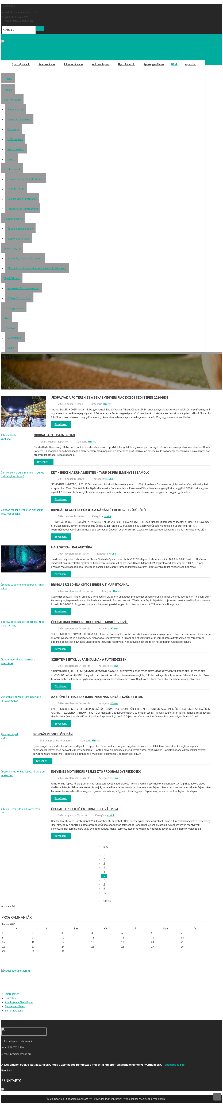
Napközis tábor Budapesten (23, 288)
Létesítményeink (13, 218)
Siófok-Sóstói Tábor (19, 298)
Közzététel (11, 998)
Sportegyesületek (14, 308)
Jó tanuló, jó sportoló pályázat (24, 258)
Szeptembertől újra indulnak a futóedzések (88, 659)
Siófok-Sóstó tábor (18, 238)
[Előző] (103, 851)
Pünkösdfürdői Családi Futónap (25, 179)
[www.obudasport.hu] (14, 43)
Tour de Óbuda (15, 189)
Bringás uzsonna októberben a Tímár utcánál (90, 584)
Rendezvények (12, 169)
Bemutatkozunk (14, 1010)
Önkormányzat (12, 248)
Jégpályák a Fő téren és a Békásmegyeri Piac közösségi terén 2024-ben (109, 397)
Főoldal (8, 89)
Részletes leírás (173, 1064)
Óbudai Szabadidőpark (20, 228)
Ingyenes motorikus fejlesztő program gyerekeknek (96, 771)
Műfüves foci (15, 139)
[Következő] (103, 897)
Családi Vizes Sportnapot (22, 199)
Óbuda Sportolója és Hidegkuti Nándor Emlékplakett (36, 268)
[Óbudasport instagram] (105, 971)
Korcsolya (13, 129)
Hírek (7, 318)
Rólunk (11, 347)
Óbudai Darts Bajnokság (54, 435)
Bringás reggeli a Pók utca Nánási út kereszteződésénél (99, 510)
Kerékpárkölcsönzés (19, 119)
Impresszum (12, 993)
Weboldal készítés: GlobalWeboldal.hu (144, 1099)
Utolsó (107, 901)
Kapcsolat (10, 328)
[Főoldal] (4, 66)
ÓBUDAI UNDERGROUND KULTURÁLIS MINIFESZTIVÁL (89, 622)
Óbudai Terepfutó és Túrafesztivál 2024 (84, 809)
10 (104, 892)
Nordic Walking (15, 149)
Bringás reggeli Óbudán (53, 734)
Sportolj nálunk (12, 99)
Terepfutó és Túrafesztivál (22, 208)
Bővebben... (61, 424)
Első (105, 846)
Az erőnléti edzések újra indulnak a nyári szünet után (97, 697)
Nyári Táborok (12, 278)
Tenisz (11, 159)
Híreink (107, 404)
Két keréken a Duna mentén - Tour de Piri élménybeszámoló (100, 472)
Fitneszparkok (15, 109)
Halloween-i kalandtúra (71, 547)
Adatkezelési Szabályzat (19, 1002)
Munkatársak (14, 338)
